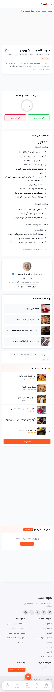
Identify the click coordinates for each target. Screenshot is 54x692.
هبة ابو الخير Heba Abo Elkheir (28, 274)
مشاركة (44, 58)
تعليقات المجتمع (42, 529)
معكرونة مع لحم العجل (27, 430)
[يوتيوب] (43, 612)
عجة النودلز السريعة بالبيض (26, 376)
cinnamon (38, 354)
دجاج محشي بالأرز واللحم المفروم (23, 409)
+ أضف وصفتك (27, 441)
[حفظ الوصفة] (6, 50)
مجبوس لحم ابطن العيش (26, 398)
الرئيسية (50, 11)
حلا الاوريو (21, 642)
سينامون (45, 359)
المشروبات (48, 647)
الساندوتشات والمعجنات (43, 637)
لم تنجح (14, 117)
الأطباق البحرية (47, 623)
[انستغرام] (49, 612)
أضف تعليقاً (27, 543)
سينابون (14, 354)
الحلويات (38, 11)
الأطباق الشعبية (46, 656)
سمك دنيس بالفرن (29, 387)
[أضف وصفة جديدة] (28, 676)
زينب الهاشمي (47, 667)
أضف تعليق (27, 529)
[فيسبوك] (37, 612)
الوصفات (44, 11)
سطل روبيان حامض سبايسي (15, 637)
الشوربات (49, 642)
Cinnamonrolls (25, 354)
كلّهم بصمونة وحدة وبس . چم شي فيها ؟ (20, 419)
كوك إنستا (44, 597)
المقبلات (49, 652)
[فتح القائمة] (4, 4)
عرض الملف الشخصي (28, 286)
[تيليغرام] (25, 612)
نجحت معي (37, 117)
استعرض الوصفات (16, 669)
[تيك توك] (31, 612)
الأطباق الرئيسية (46, 628)
